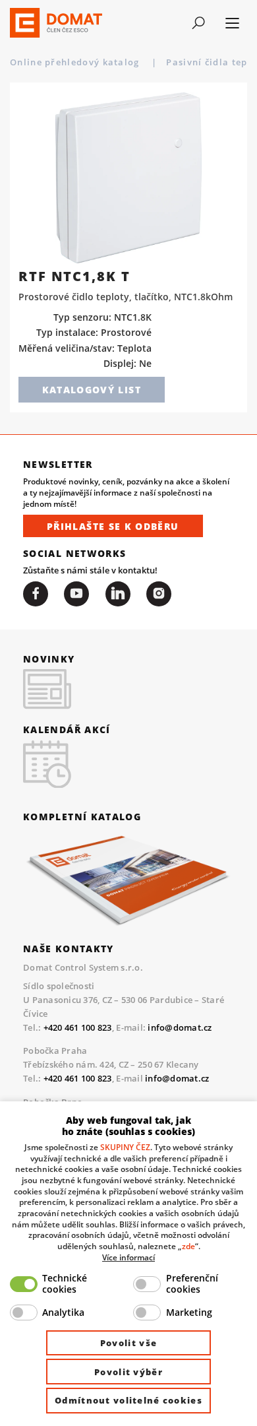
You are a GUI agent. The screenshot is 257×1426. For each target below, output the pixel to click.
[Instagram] (158, 593)
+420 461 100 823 (77, 1027)
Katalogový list (91, 389)
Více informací (128, 1257)
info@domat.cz (180, 1027)
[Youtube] (76, 593)
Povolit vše (128, 1343)
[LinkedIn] (117, 593)
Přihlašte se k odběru (113, 526)
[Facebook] (35, 593)
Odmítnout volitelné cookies (128, 1400)
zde (188, 1246)
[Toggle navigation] (199, 23)
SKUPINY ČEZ (125, 1147)
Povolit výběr (128, 1372)
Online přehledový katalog (76, 62)
